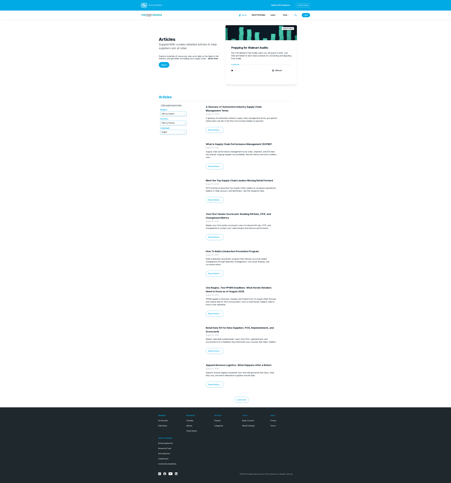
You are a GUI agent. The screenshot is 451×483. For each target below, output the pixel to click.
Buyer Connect (248, 420)
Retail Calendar (248, 425)
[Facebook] (164, 473)
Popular (217, 420)
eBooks (189, 425)
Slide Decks (162, 425)
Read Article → (215, 130)
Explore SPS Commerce (280, 5)
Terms (273, 425)
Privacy (273, 420)
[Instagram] (159, 473)
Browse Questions (165, 443)
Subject (163, 109)
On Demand (163, 420)
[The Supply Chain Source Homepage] (169, 15)
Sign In (164, 65)
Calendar (189, 420)
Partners (164, 119)
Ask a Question (164, 453)
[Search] (295, 15)
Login (306, 15)
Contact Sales (303, 5)
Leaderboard (163, 458)
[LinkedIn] (176, 473)
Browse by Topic (164, 448)
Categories (218, 425)
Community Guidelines (167, 464)
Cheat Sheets (191, 431)
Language (164, 128)
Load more (241, 400)
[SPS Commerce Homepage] (151, 5)
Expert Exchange (258, 15)
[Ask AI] (243, 15)
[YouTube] (171, 473)
